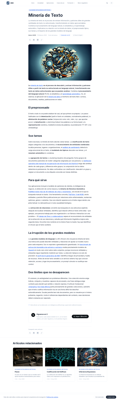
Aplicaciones (50, 3)
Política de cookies (52, 397)
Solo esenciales (99, 397)
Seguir (81, 316)
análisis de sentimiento (71, 147)
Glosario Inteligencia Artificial (40, 10)
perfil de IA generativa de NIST (49, 256)
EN (111, 3)
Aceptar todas (111, 397)
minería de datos (54, 97)
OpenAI (31, 250)
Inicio (32, 3)
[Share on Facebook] (33, 39)
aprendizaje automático (71, 94)
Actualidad (40, 3)
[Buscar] (107, 3)
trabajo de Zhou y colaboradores (51, 216)
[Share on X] (30, 39)
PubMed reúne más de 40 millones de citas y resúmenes (49, 192)
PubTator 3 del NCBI (76, 194)
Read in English (78, 35)
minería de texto (37, 85)
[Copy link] (41, 39)
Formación (70, 3)
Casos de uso (60, 3)
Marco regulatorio (83, 3)
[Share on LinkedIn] (37, 39)
